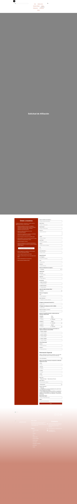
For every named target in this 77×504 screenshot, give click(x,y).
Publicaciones (35, 8)
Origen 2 (52, 321)
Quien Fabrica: (42, 380)
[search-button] (47, 3)
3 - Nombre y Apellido (43, 338)
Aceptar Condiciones (43, 386)
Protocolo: (41, 264)
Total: (40, 294)
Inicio (33, 431)
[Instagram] (58, 414)
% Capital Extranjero (42, 285)
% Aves (40, 363)
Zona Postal (41, 240)
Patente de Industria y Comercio (44, 309)
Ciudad (40, 236)
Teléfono (40, 243)
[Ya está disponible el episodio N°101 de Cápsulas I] (18, 440)
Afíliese (42, 6)
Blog (33, 435)
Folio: (40, 260)
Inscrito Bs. (41, 273)
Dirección (41, 230)
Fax (40, 247)
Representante (41, 226)
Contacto (34, 433)
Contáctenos (42, 8)
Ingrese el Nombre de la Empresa (45, 219)
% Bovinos (41, 366)
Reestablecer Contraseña (36, 443)
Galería (38, 10)
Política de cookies (35, 430)
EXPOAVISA (35, 445)
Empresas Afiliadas (36, 6)
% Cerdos (41, 370)
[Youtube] (61, 414)
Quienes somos (35, 436)
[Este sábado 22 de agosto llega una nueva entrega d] (26, 448)
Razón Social (41, 223)
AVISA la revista (35, 440)
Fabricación (41, 377)
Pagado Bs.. (41, 276)
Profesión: (41, 347)
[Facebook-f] (55, 414)
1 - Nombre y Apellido (43, 331)
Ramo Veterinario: (42, 298)
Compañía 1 (41, 317)
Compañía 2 (41, 321)
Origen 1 (52, 317)
